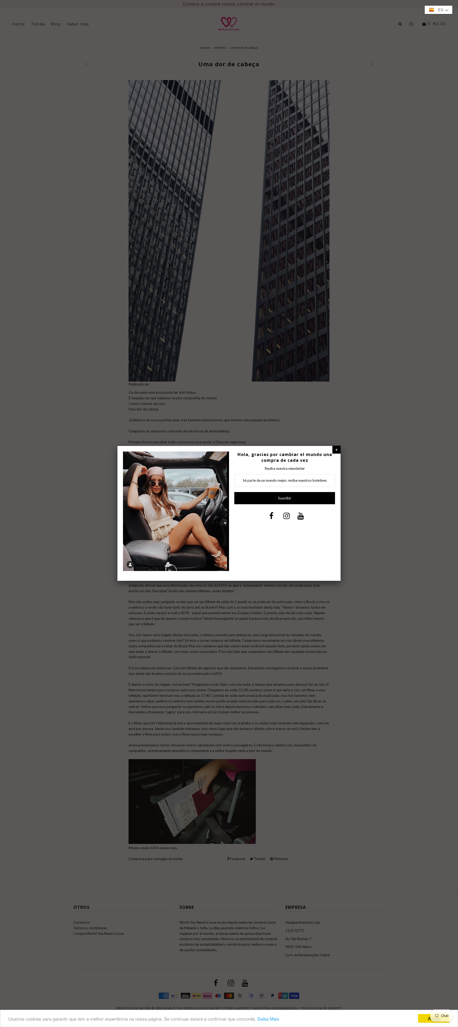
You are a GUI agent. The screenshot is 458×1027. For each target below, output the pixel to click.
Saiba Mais (268, 1018)
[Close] (336, 449)
